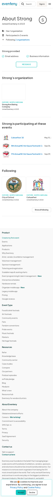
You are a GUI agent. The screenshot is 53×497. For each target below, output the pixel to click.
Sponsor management (11, 264)
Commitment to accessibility (14, 421)
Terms (4, 429)
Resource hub (7, 394)
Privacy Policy (16, 487)
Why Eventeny (8, 253)
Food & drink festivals (10, 310)
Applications (7, 245)
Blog (4, 383)
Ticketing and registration (12, 268)
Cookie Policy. (34, 487)
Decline (32, 492)
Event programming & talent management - (22, 276)
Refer (4, 352)
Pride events (7, 329)
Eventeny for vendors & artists (14, 398)
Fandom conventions (10, 325)
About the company (10, 409)
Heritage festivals (9, 341)
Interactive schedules (11, 280)
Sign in (42, 4)
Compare (6, 368)
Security (5, 440)
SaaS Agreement (9, 436)
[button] (27, 4)
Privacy (5, 432)
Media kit (5, 387)
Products (5, 249)
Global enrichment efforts (12, 413)
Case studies (7, 364)
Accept (21, 492)
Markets (5, 337)
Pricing (5, 295)
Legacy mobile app (9, 291)
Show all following (41, 210)
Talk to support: (8, 453)
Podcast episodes (9, 375)
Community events (10, 318)
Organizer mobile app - (13, 287)
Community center (10, 360)
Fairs (4, 322)
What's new (7, 390)
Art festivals (7, 314)
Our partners (7, 371)
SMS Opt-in (6, 425)
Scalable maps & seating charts (14, 272)
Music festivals (8, 333)
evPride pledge (8, 379)
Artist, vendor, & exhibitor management (18, 257)
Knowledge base (9, 356)
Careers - (11, 417)
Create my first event (10, 238)
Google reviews (8, 299)
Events (5, 241)
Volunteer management (11, 261)
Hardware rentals (9, 283)
